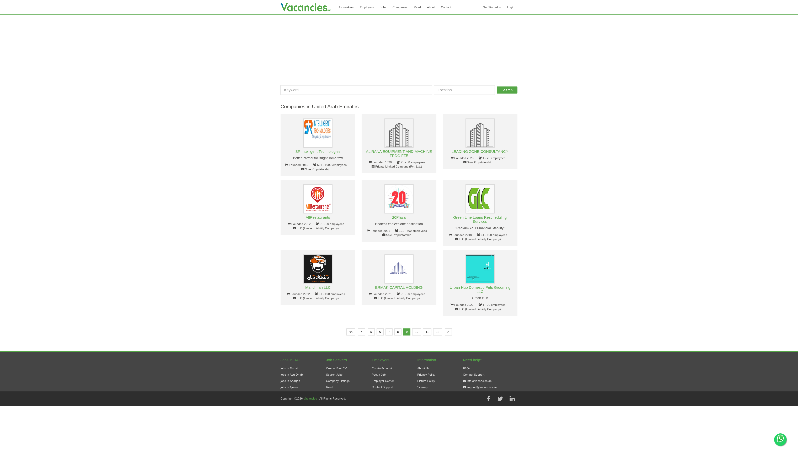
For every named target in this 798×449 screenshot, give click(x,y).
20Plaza (399, 217)
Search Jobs (334, 374)
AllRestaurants (318, 217)
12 (437, 331)
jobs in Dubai (289, 368)
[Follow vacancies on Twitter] (500, 398)
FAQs (466, 368)
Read (417, 7)
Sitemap (422, 387)
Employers (367, 7)
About (431, 7)
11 (427, 331)
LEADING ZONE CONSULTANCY (480, 151)
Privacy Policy (426, 374)
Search (507, 90)
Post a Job (379, 374)
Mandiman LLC (318, 287)
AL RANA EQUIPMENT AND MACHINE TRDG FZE (399, 153)
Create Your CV (336, 368)
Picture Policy (426, 380)
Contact (446, 7)
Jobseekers (346, 7)
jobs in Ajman (289, 387)
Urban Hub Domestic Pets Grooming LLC (480, 289)
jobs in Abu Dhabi (292, 374)
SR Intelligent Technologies (317, 151)
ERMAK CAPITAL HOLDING (399, 287)
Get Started (491, 7)
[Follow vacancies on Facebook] (488, 398)
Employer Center (383, 380)
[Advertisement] (399, 46)
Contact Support (382, 387)
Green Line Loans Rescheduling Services (480, 219)
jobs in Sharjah (290, 380)
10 (416, 331)
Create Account (382, 368)
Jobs (383, 7)
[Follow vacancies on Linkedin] (512, 398)
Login (510, 7)
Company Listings (338, 380)
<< (350, 331)
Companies (400, 7)
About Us (423, 368)
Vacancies (311, 398)
